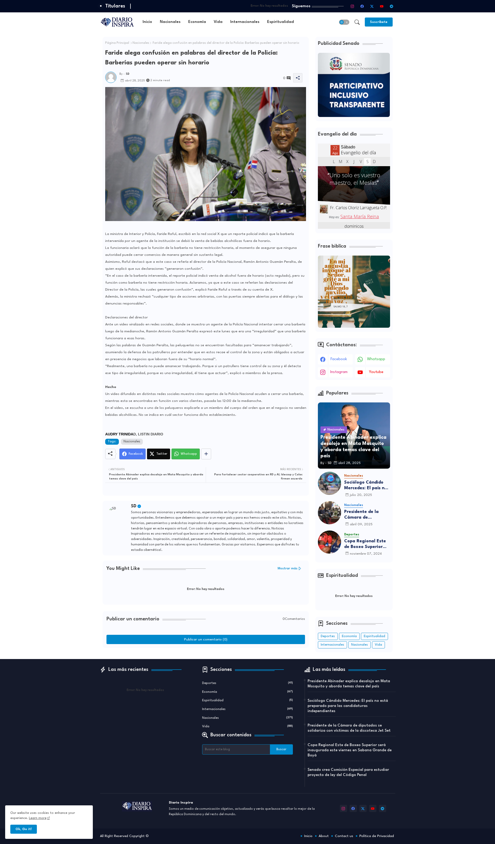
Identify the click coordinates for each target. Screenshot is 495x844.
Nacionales (170, 22)
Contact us (344, 836)
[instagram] (352, 6)
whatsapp (376, 359)
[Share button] (206, 454)
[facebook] (362, 6)
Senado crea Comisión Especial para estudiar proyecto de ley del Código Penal (348, 772)
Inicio (147, 22)
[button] (344, 22)
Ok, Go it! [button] (23, 829)
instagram (339, 372)
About (324, 836)
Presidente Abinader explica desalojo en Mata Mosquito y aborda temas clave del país (349, 683)
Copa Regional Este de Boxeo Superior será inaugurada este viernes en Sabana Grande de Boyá (367, 544)
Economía (197, 22)
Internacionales (244, 22)
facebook (339, 359)
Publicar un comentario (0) (205, 639)
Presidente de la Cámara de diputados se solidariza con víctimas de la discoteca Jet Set (362, 515)
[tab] (147, 22)
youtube (376, 372)
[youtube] (381, 6)
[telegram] (391, 6)
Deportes (328, 636)
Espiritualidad (280, 22)
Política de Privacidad (376, 836)
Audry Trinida (119, 434)
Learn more (37, 818)
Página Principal (117, 43)
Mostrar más (288, 568)
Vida (218, 22)
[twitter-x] (372, 6)
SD (133, 506)
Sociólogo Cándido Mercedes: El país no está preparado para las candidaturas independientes (366, 485)
